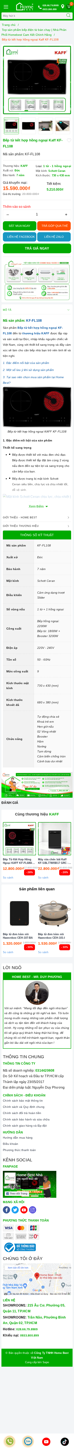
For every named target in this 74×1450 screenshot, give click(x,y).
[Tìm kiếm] (68, 15)
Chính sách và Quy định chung (23, 1106)
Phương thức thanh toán (19, 1150)
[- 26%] (54, 838)
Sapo (46, 1362)
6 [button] (48, 110)
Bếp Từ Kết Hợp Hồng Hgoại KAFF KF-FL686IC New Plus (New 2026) (18, 861)
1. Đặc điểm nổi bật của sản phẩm (26, 363)
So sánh (8, 877)
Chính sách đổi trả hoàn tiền (22, 1113)
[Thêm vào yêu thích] (69, 140)
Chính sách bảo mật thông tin (23, 1100)
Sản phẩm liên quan (37, 889)
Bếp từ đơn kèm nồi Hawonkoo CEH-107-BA (18, 936)
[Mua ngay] (35, 838)
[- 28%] (19, 838)
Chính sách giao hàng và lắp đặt (25, 1125)
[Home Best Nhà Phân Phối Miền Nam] (25, 6)
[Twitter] (15, 1209)
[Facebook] (6, 1209)
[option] (37, 80)
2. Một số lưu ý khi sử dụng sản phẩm (28, 370)
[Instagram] (32, 1209)
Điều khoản (10, 1143)
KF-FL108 (34, 320)
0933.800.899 (50, 9)
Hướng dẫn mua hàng (18, 1137)
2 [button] (30, 110)
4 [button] (39, 110)
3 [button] (35, 110)
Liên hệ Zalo (54, 236)
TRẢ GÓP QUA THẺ (55, 225)
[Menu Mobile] (5, 6)
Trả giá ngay (37, 248)
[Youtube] (24, 1209)
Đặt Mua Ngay (19, 225)
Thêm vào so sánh (17, 206)
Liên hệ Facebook (21, 236)
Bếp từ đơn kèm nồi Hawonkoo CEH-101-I (51, 936)
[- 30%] (19, 913)
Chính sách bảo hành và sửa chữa (26, 1119)
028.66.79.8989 (51, 5)
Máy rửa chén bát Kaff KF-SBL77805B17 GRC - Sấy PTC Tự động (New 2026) (53, 861)
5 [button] (43, 110)
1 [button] (26, 110)
